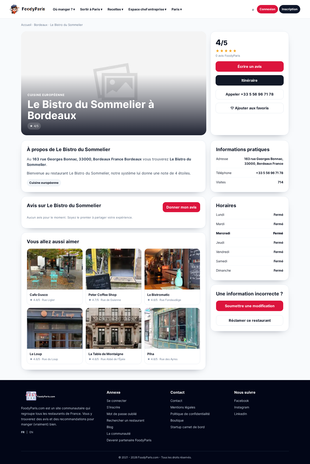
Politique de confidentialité (190, 414)
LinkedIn (240, 414)
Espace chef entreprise (147, 9)
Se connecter (116, 401)
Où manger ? (64, 9)
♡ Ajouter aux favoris (249, 108)
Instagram (241, 407)
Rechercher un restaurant (125, 420)
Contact (176, 401)
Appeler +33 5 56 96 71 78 (250, 94)
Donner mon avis (181, 207)
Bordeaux (40, 25)
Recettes (115, 9)
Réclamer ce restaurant (250, 320)
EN (31, 432)
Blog (110, 427)
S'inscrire (113, 407)
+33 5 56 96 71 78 (269, 173)
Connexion (267, 9)
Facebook (241, 401)
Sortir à (91, 9)
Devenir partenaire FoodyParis (129, 440)
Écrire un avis (250, 66)
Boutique (177, 420)
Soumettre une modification (250, 306)
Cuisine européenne (44, 182)
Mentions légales (182, 407)
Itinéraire (249, 80)
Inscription (290, 9)
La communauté (118, 433)
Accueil (26, 25)
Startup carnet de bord (187, 427)
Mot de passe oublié (122, 414)
